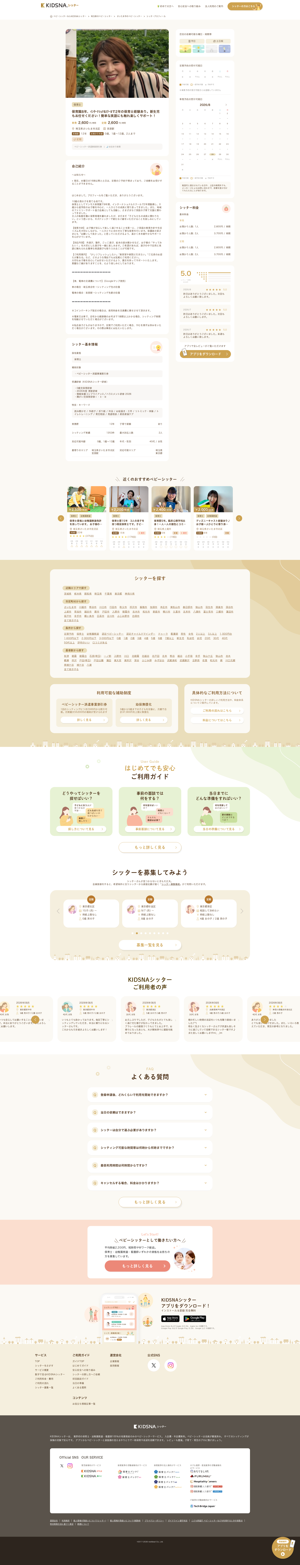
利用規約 (66, 1521)
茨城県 (67, 594)
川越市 (82, 607)
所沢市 (133, 607)
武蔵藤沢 (185, 660)
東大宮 (117, 660)
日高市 (100, 616)
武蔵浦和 (172, 660)
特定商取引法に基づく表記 (61, 1524)
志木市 (136, 612)
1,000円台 (226, 634)
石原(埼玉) (95, 656)
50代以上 (69, 642)
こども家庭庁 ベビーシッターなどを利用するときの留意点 (217, 1521)
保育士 (80, 634)
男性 (183, 634)
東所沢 (128, 660)
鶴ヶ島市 (89, 616)
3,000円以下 (106, 638)
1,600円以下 (71, 638)
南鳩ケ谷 (69, 665)
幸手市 (78, 616)
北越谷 (145, 656)
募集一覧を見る (150, 945)
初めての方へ (166, 6)
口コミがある (99, 642)
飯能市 (143, 607)
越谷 (180, 656)
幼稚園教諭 (93, 634)
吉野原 (196, 660)
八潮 (89, 665)
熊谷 (172, 656)
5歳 (153, 638)
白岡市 (136, 616)
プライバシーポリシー (154, 1521)
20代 (207, 638)
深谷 (136, 660)
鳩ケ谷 (80, 665)
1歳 (126, 638)
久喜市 (176, 612)
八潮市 (197, 612)
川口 (126, 656)
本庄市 (164, 607)
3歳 (139, 638)
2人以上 (200, 634)
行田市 (113, 607)
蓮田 (108, 660)
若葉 (204, 660)
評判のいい (84, 642)
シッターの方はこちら (243, 6)
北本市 (186, 612)
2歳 (132, 638)
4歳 (146, 638)
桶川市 (166, 612)
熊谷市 (93, 607)
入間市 (116, 612)
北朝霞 (135, 656)
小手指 (188, 656)
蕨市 (96, 612)
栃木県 (78, 594)
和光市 (146, 612)
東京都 (118, 594)
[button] (132, 933)
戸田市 (106, 612)
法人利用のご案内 (214, 6)
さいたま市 (70, 607)
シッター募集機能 (171, 884)
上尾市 (67, 612)
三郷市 (219, 612)
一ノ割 (107, 656)
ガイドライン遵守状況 (178, 1521)
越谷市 (88, 612)
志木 (228, 656)
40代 (225, 638)
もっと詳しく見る (150, 1202)
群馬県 (88, 594)
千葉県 (108, 594)
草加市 (78, 612)
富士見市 (208, 612)
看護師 (174, 634)
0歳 (119, 638)
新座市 (156, 612)
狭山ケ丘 (208, 656)
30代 (216, 638)
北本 (164, 656)
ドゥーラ (163, 634)
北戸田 (155, 656)
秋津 (66, 656)
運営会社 (54, 1521)
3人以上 (212, 634)
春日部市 (188, 607)
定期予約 (69, 634)
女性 (190, 634)
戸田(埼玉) (85, 660)
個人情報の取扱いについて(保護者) (125, 1521)
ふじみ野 (147, 660)
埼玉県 (98, 594)
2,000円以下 (89, 638)
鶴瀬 (66, 660)
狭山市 (199, 607)
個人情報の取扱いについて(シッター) (89, 1521)
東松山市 (175, 607)
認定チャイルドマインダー (140, 634)
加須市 (153, 607)
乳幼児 (190, 638)
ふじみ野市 (123, 616)
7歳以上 (169, 638)
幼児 (199, 638)
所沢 (74, 660)
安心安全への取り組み (189, 6)
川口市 (103, 607)
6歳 (160, 638)
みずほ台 (159, 660)
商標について (83, 1524)
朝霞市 (126, 612)
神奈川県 (130, 594)
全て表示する (71, 620)
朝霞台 (83, 656)
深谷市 (229, 607)
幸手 (197, 656)
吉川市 (110, 616)
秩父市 (123, 607)
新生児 (180, 638)
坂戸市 (67, 616)
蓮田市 (229, 612)
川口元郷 (230, 660)
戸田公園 (99, 660)
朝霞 (74, 656)
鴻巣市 (219, 607)
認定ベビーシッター (113, 634)
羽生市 (209, 607)
